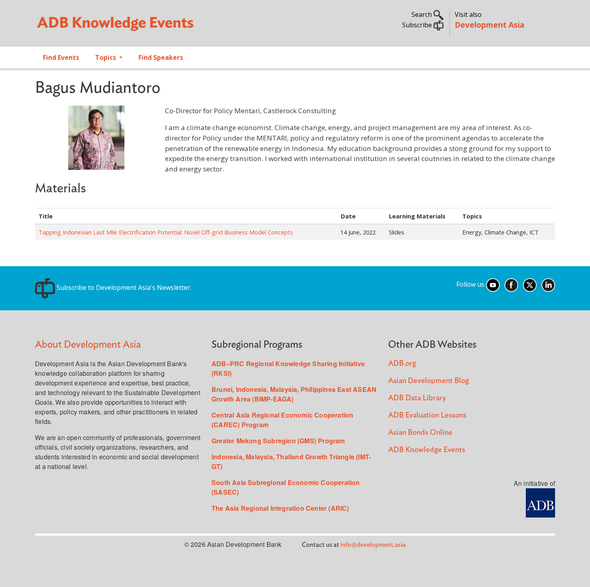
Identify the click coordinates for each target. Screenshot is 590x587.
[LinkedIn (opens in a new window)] (548, 284)
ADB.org (402, 363)
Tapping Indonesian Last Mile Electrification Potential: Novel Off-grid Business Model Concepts (166, 232)
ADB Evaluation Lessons (427, 415)
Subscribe (417, 24)
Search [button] (422, 14)
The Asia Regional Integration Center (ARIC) (280, 508)
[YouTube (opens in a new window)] (493, 284)
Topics (106, 57)
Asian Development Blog (428, 381)
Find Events (61, 57)
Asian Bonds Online (420, 432)
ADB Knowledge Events (426, 450)
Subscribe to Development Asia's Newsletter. (123, 287)
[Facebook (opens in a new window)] (511, 284)
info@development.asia (373, 545)
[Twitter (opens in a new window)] (530, 284)
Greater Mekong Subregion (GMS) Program (278, 440)
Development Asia (489, 24)
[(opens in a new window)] (540, 502)
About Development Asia (88, 345)
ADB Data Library (417, 398)
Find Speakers (160, 57)
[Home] (161, 26)
